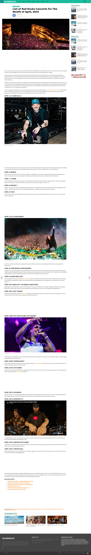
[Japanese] (72, 76)
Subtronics (7, 510)
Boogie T (28, 509)
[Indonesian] (83, 74)
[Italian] (85, 74)
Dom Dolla (38, 509)
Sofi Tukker (23, 293)
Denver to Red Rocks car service (53, 90)
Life (47, 1)
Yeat (15, 510)
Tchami (12, 510)
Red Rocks (49, 509)
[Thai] (83, 76)
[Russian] (76, 76)
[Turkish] (85, 76)
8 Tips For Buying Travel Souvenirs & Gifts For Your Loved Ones (35, 525)
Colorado (18, 371)
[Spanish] (79, 76)
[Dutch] (74, 74)
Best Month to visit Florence (11, 525)
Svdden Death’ (38, 363)
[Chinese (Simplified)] (72, 74)
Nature (28, 1)
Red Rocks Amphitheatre (57, 509)
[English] (76, 74)
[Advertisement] (36, 61)
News (24, 1)
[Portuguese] (74, 76)
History (43, 1)
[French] (79, 74)
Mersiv (44, 509)
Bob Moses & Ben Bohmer (20, 509)
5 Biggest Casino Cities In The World (55, 525)
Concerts (33, 509)
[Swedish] (81, 76)
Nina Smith (20, 14)
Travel (33, 1)
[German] (81, 74)
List (42, 509)
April (13, 509)
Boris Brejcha (26, 278)
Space (38, 1)
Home (19, 1)
